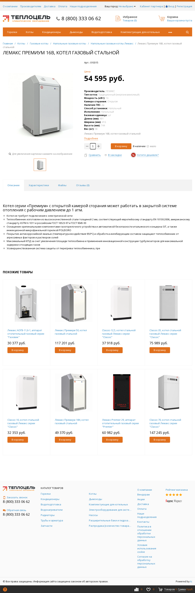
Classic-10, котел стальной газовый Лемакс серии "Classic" (23, 423)
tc (191, 581)
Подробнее (91, 138)
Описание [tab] (13, 185)
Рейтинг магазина (177, 489)
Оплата (62, 6)
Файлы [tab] (62, 185)
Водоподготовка (102, 32)
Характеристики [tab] (39, 185)
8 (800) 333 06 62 (81, 18)
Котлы (30, 32)
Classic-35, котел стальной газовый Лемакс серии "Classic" (165, 334)
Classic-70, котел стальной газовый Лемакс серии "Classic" (165, 423)
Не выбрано (126, 6)
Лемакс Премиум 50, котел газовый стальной (71, 332)
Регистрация (184, 6)
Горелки (12, 32)
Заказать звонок (17, 497)
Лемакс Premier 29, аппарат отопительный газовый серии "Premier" (120, 423)
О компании (10, 6)
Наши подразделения (83, 6)
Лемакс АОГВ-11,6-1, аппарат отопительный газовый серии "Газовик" (25, 334)
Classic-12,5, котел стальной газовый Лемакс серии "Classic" (119, 334)
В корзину (121, 146)
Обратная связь (16, 510)
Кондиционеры (51, 32)
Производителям (30, 6)
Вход (171, 6)
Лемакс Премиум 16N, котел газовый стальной (72, 421)
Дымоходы (76, 32)
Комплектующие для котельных (140, 32)
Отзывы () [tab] (82, 185)
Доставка (49, 6)
